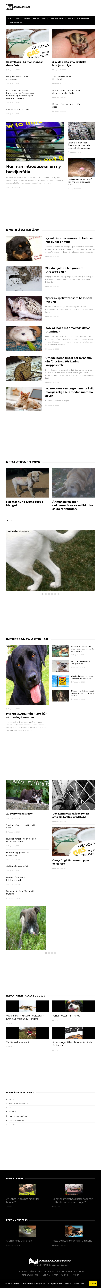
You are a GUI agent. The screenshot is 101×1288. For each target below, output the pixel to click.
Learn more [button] (79, 1283)
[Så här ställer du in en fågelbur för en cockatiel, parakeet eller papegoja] (81, 131)
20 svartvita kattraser (19, 813)
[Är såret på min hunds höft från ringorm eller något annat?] (81, 167)
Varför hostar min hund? (66, 1015)
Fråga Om (13, 1112)
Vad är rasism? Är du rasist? (18, 109)
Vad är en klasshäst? (17, 1042)
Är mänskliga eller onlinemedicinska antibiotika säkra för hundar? (72, 505)
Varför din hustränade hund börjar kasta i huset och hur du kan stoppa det (82, 649)
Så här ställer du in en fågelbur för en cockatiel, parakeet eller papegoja (79, 145)
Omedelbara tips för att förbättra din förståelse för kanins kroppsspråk (68, 361)
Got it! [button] (93, 1284)
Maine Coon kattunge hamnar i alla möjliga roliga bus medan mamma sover (69, 392)
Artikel (12, 1108)
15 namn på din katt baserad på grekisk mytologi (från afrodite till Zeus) (82, 693)
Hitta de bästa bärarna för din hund (72, 1240)
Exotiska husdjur (16, 1120)
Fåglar (18, 18)
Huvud (10, 18)
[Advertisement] (50, 211)
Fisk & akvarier (83, 18)
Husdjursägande (15, 23)
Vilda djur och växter (18, 1116)
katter (12, 1099)
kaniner (71, 18)
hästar (27, 18)
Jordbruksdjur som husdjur (53, 18)
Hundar (36, 18)
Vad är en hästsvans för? (17, 866)
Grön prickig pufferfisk (19, 1240)
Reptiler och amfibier (18, 1103)
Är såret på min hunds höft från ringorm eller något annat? (80, 182)
